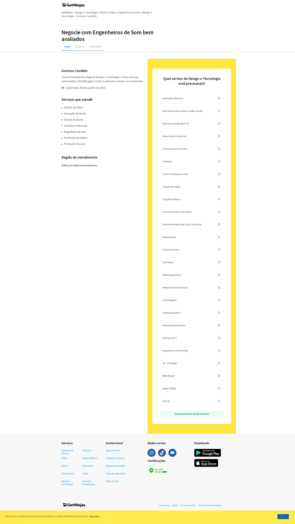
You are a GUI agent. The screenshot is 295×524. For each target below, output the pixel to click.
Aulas (64, 458)
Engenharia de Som (129, 12)
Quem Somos (113, 450)
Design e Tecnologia (86, 12)
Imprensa (164, 505)
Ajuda (175, 505)
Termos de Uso (188, 505)
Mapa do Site (112, 481)
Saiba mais (94, 516)
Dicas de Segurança (116, 473)
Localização (95, 46)
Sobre (67, 46)
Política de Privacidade (210, 505)
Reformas (87, 465)
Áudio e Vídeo (108, 12)
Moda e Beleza (89, 458)
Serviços (79, 46)
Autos (64, 465)
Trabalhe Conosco (115, 458)
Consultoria (67, 473)
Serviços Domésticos (88, 483)
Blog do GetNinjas (115, 465)
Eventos (86, 450)
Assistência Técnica (67, 452)
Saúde (85, 473)
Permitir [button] (283, 517)
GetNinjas (67, 12)
